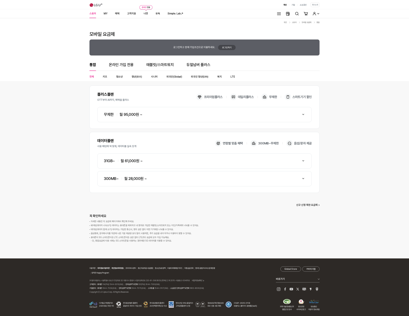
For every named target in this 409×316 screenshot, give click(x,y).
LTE (233, 76)
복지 (219, 76)
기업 (293, 5)
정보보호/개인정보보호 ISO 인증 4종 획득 (216, 304)
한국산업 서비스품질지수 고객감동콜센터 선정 (184, 304)
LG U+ (96, 5)
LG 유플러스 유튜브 (291, 289)
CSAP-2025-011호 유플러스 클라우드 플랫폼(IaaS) (245, 304)
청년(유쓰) (137, 76)
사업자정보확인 (197, 280)
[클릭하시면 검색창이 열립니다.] (297, 13)
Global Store (290, 269)
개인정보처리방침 (117, 268)
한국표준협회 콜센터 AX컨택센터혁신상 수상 (158, 304)
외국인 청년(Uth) (199, 76)
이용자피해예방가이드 (174, 268)
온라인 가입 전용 (121, 64)
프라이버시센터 (130, 268)
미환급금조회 (188, 268)
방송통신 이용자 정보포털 (314, 302)
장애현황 (212, 268)
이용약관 (92, 268)
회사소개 (315, 5)
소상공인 (303, 5)
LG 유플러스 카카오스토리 (310, 289)
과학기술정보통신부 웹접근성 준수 (287, 302)
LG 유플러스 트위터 (297, 289)
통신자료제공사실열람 (145, 268)
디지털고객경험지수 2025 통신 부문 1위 (106, 304)
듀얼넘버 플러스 (198, 64)
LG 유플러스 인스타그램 (278, 289)
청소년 (119, 76)
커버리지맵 (311, 269)
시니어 (154, 76)
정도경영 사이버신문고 (301, 302)
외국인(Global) (174, 76)
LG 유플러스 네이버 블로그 (317, 289)
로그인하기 (227, 47)
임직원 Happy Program (100, 273)
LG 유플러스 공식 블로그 (304, 289)
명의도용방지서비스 (202, 268)
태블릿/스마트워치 (160, 64)
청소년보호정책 (160, 268)
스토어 (294, 22)
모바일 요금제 (306, 22)
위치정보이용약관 (103, 268)
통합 (318, 22)
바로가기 (280, 278)
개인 (285, 5)
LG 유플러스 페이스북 (285, 289)
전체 (91, 76)
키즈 (105, 76)
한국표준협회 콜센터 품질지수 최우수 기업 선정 (132, 304)
